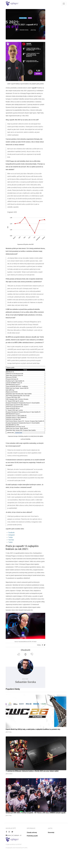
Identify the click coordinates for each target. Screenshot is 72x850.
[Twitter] (12, 832)
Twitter (10, 537)
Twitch (10, 542)
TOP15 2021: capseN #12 (25, 24)
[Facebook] (6, 832)
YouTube (11, 540)
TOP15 (29, 18)
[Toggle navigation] (63, 3)
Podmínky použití (32, 836)
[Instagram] (9, 832)
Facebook (11, 532)
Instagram (11, 535)
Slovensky (51, 832)
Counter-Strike (22, 18)
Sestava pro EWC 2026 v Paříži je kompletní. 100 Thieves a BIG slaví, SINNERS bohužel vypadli (35, 813)
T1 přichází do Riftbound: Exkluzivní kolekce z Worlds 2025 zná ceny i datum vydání (32, 771)
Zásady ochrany (32, 832)
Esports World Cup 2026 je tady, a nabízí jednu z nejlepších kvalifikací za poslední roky (33, 729)
